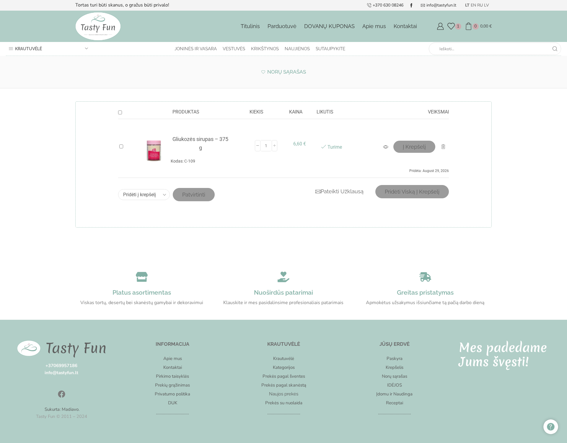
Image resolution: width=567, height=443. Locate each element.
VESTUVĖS (234, 48)
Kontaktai (405, 26)
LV (486, 5)
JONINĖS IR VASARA (196, 48)
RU (480, 5)
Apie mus (374, 26)
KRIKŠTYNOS (265, 48)
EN (473, 5)
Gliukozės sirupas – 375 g (200, 143)
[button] (414, 147)
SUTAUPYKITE (330, 48)
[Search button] (555, 49)
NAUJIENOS (297, 48)
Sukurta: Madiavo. (61, 409)
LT (467, 5)
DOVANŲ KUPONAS (329, 26)
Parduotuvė (282, 26)
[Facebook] (61, 394)
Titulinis (250, 26)
